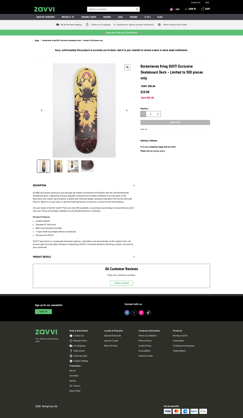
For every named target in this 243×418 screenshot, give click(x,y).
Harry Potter (74, 391)
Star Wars (73, 376)
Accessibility (144, 351)
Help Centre (79, 351)
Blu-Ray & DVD (180, 336)
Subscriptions (179, 351)
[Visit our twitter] (134, 312)
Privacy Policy (145, 341)
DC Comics (74, 386)
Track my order (80, 356)
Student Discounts (112, 336)
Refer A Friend (110, 346)
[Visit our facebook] (127, 312)
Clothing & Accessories (183, 346)
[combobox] (113, 9)
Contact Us (79, 336)
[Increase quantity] (158, 114)
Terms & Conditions (148, 336)
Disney (72, 381)
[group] (84, 110)
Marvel (72, 371)
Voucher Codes (111, 341)
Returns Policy (80, 341)
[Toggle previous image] (41, 110)
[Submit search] (137, 9)
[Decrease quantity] (143, 114)
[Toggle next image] (126, 110)
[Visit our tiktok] (148, 312)
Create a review (121, 283)
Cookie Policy (145, 346)
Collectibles (178, 341)
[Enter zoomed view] (127, 67)
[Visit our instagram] (141, 312)
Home (37, 40)
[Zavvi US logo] (45, 9)
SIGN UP (43, 312)
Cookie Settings (81, 361)
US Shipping (79, 346)
